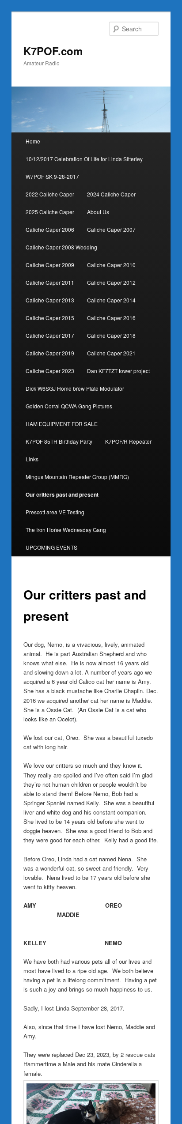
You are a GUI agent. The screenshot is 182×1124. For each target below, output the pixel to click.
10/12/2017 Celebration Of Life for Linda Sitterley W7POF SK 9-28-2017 (84, 167)
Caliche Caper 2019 (50, 353)
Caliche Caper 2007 (111, 229)
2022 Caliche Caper (50, 194)
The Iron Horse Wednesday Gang (66, 529)
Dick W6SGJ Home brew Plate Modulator (75, 388)
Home (33, 141)
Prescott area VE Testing (55, 512)
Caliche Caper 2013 (50, 300)
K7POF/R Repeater (128, 441)
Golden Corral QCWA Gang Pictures (69, 406)
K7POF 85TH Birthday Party (59, 441)
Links (32, 459)
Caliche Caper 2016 (111, 317)
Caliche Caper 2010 (111, 264)
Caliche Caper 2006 (50, 229)
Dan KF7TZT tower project (118, 370)
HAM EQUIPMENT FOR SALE (62, 423)
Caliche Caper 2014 (111, 300)
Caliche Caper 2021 (111, 353)
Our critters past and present (62, 494)
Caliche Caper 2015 (50, 317)
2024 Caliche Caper (111, 194)
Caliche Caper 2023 (50, 370)
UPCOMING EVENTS (51, 547)
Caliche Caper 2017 (50, 335)
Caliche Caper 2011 (50, 282)
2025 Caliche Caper (50, 211)
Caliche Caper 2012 (111, 282)
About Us (98, 211)
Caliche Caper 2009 (50, 264)
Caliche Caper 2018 (111, 335)
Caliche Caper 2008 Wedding (61, 247)
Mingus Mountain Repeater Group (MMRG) (77, 476)
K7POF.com (53, 50)
